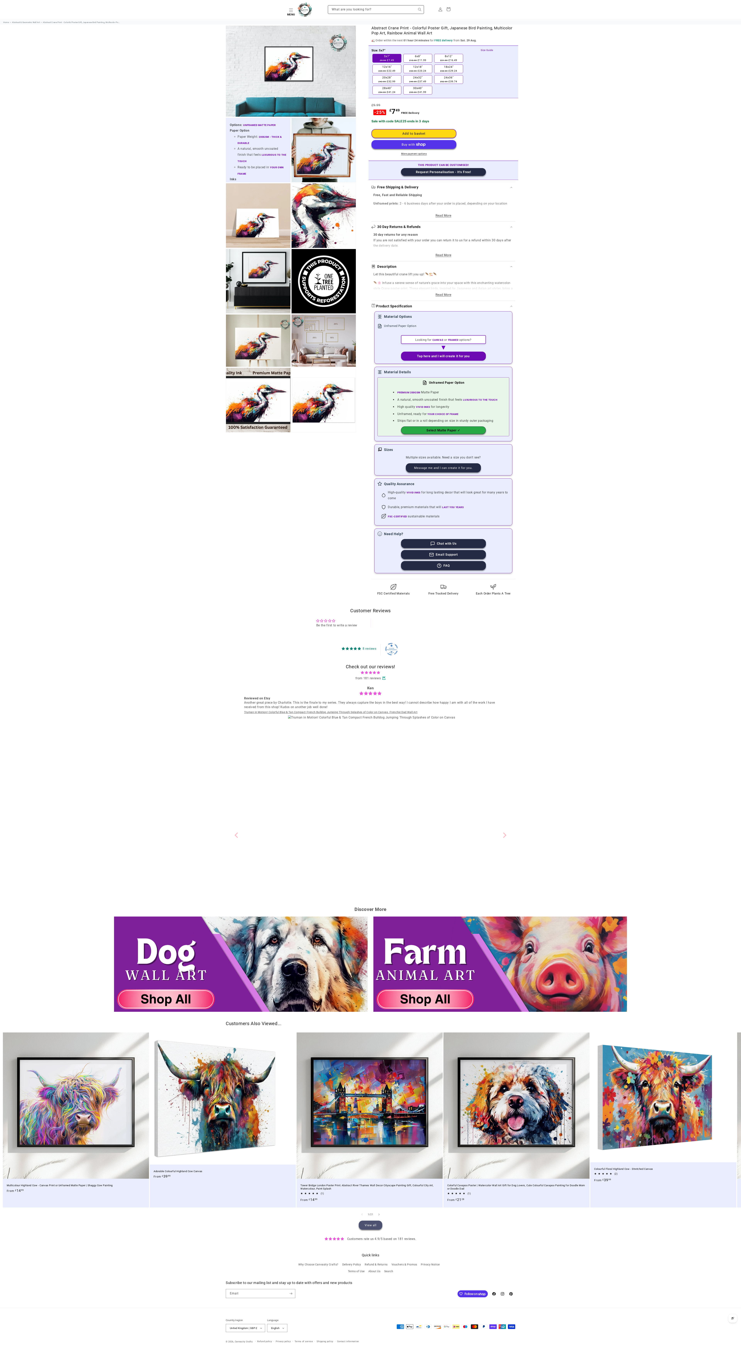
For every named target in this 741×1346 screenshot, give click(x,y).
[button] (291, 9)
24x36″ (448, 79)
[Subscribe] (291, 1293)
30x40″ (417, 90)
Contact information (348, 1341)
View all (370, 1225)
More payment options (414, 153)
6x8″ (417, 58)
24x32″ (417, 79)
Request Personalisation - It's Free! (443, 172)
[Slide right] (379, 1214)
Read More (443, 215)
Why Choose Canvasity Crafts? (318, 1264)
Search (388, 1271)
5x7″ (387, 58)
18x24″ (448, 68)
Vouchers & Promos (404, 1264)
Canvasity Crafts (244, 1341)
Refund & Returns (376, 1264)
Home (6, 22)
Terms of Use (356, 1271)
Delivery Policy (351, 1264)
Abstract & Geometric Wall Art (26, 22)
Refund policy (264, 1341)
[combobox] (376, 9)
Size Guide (487, 50)
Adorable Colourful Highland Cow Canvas (178, 1171)
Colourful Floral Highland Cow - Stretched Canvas (623, 1168)
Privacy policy (283, 1341)
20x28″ (386, 79)
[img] (370, 673)
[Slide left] (362, 1214)
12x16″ (386, 68)
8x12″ (448, 58)
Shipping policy (325, 1341)
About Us (374, 1271)
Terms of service (304, 1341)
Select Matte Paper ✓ (443, 430)
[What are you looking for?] (419, 9)
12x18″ (417, 68)
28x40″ (386, 90)
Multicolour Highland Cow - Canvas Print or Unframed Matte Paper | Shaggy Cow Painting (60, 1185)
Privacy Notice (430, 1264)
